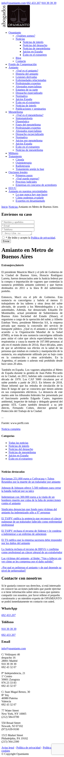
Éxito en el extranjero (35, 54)
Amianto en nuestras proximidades (28, 191)
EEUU (12, 188)
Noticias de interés (33, 42)
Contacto (21, 61)
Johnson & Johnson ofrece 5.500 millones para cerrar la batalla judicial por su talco (31, 489)
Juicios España (24, 99)
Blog (18, 57)
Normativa (22, 96)
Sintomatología (24, 118)
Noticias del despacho (35, 45)
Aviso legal (7, 747)
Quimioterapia (24, 162)
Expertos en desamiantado (30, 200)
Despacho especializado (29, 92)
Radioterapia (23, 165)
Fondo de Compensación (23, 64)
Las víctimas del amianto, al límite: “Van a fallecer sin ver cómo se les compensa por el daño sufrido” (31, 560)
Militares (13, 153)
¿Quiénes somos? (25, 35)
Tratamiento (15, 156)
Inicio (4, 206)
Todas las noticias (18, 442)
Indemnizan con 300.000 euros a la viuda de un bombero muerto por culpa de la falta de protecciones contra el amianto (31, 500)
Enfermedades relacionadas (31, 80)
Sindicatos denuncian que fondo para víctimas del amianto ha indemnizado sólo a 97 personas (29, 511)
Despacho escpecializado (30, 134)
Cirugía (20, 159)
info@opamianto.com (13, 2)
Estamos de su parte (27, 89)
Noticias (20, 38)
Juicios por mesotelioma (29, 140)
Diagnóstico (22, 121)
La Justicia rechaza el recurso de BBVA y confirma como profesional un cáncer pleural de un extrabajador (31, 551)
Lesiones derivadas (26, 76)
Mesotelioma (16, 111)
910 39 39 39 (48, 2)
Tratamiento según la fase (30, 169)
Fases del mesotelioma (28, 124)
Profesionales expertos (28, 83)
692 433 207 (33, 2)
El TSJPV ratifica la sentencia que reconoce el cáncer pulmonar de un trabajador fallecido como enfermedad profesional (31, 521)
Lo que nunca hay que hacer (31, 194)
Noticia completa (10, 429)
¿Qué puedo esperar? (27, 178)
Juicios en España (33, 51)
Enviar (6, 241)
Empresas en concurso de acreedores (36, 184)
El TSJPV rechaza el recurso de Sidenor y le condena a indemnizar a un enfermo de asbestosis (31, 532)
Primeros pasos (24, 175)
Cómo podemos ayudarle (30, 197)
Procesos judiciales (26, 181)
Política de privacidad (43, 237)
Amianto (13, 67)
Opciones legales (18, 172)
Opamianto (15, 32)
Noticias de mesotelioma (36, 48)
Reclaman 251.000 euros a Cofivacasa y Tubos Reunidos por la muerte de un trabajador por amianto (30, 480)
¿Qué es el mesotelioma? (29, 115)
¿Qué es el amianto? (27, 70)
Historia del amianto (27, 73)
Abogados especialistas (29, 86)
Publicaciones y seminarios (31, 108)
